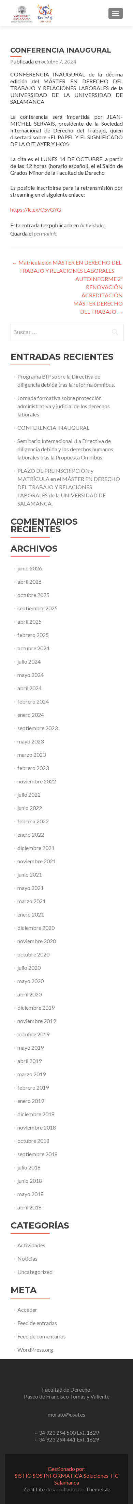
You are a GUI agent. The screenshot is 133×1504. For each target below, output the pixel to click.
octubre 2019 (33, 1034)
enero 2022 (30, 834)
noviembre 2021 (36, 861)
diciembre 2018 (36, 1114)
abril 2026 (29, 581)
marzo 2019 (31, 1074)
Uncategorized (35, 1271)
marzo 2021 (31, 901)
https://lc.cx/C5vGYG (35, 209)
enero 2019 (30, 1100)
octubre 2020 (33, 954)
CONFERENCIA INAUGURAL (53, 427)
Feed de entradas (37, 1323)
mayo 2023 (30, 741)
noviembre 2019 (36, 1021)
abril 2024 (29, 688)
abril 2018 (29, 1207)
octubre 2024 (33, 648)
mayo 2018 (30, 1194)
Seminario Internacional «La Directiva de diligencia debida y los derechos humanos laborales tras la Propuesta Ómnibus (65, 449)
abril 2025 (29, 621)
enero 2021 (30, 914)
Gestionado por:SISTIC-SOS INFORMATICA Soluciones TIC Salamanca (67, 1475)
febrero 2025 (33, 635)
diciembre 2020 (36, 927)
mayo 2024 (30, 674)
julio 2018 (29, 1167)
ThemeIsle (98, 1489)
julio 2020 (29, 967)
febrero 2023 (33, 768)
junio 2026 (29, 568)
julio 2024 (29, 661)
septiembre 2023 (37, 728)
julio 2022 (29, 794)
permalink (45, 233)
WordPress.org (35, 1349)
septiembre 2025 (37, 608)
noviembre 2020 (36, 941)
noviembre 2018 (36, 1127)
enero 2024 (30, 714)
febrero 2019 (33, 1087)
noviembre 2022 (36, 781)
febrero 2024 (33, 701)
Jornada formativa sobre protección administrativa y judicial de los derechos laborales (63, 406)
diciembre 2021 (36, 848)
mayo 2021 (30, 887)
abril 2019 (29, 1061)
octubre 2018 (33, 1140)
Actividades (92, 225)
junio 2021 (29, 874)
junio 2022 (29, 808)
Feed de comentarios (41, 1336)
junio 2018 (29, 1180)
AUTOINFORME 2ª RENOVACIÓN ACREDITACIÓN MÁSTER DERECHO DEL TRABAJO (98, 295)
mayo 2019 (30, 1047)
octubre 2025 (33, 595)
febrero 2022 (33, 821)
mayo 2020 (30, 981)
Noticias (27, 1258)
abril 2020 (29, 994)
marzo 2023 (31, 754)
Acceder (27, 1309)
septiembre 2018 (37, 1154)
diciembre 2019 (36, 1007)
